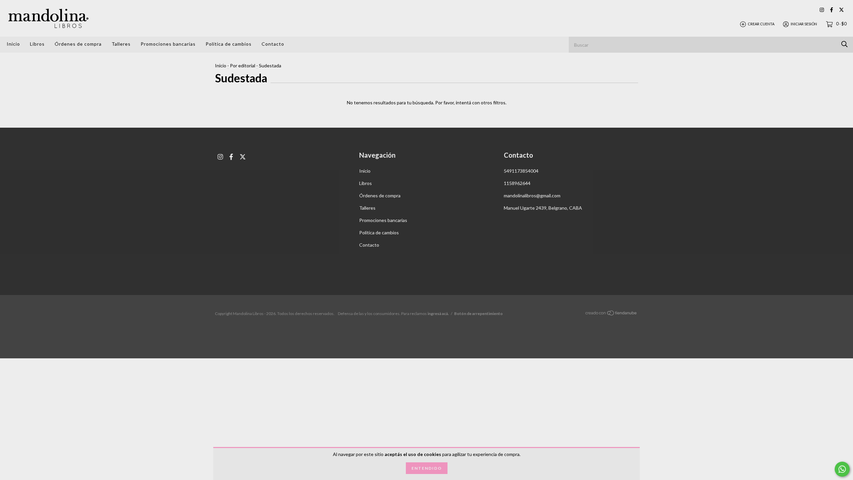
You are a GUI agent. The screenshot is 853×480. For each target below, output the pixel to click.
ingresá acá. (438, 313)
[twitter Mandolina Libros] (841, 10)
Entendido (427, 468)
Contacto (273, 44)
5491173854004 (521, 171)
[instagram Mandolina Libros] (822, 10)
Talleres (121, 44)
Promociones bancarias (168, 44)
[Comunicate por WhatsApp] (842, 469)
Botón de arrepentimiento (478, 313)
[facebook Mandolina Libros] (831, 10)
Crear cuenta (761, 24)
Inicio (13, 44)
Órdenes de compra (78, 44)
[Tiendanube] (611, 314)
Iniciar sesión (804, 24)
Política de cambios (229, 44)
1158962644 (517, 183)
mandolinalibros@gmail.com (532, 195)
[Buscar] (844, 44)
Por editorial (242, 65)
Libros (37, 44)
